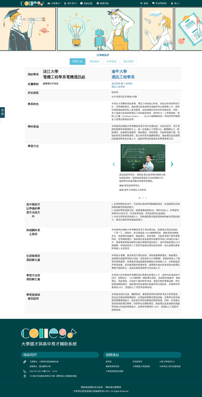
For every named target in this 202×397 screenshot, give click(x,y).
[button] (139, 198)
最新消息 (104, 3)
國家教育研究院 (112, 366)
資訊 (116, 83)
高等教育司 (137, 362)
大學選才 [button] (55, 3)
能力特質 (129, 61)
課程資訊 (94, 61)
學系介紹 (77, 61)
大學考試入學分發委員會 (170, 366)
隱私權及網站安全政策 (92, 387)
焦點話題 (88, 3)
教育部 (109, 362)
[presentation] (113, 164)
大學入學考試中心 (167, 362)
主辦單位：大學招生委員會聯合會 (44, 362)
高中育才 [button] (71, 3)
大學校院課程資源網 (114, 371)
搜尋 (146, 3)
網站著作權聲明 (113, 387)
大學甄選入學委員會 (141, 366)
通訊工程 (118, 87)
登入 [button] (176, 3)
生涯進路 (112, 61)
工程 (128, 83)
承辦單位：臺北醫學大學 (40, 366)
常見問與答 (161, 3)
